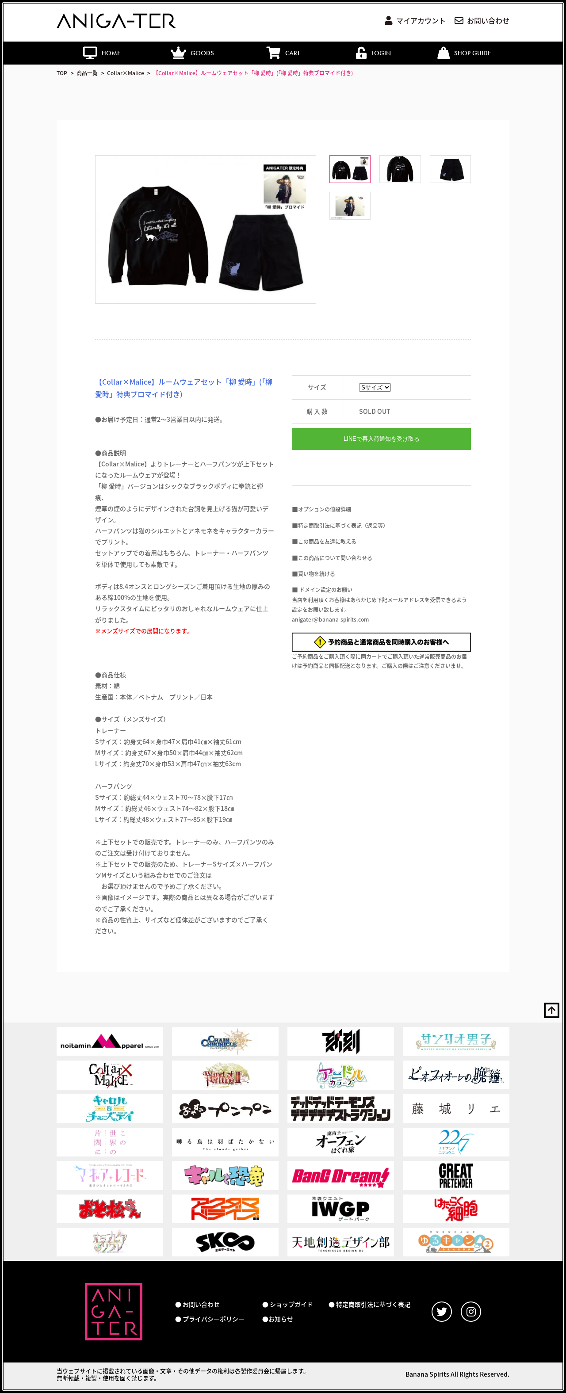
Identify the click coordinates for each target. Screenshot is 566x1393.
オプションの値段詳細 (324, 509)
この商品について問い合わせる (335, 557)
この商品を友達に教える (327, 541)
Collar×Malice (125, 72)
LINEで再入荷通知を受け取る (382, 438)
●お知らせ (277, 1319)
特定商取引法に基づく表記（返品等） (343, 525)
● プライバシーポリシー (210, 1319)
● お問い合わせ (197, 1304)
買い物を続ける (316, 573)
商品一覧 (87, 72)
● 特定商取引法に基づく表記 (369, 1304)
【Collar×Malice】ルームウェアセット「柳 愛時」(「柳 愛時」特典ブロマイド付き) (253, 72)
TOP (62, 72)
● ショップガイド (287, 1304)
